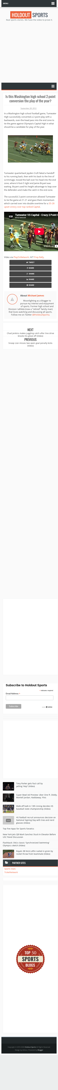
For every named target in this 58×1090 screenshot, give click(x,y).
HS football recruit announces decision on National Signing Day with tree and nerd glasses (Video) (36, 820)
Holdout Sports (30, 1047)
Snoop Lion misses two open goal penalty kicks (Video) (30, 344)
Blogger (40, 1050)
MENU (5, 3)
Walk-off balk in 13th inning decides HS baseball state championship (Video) (34, 807)
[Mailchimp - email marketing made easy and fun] (47, 707)
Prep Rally (39, 257)
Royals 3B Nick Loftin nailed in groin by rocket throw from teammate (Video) (34, 852)
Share (31, 268)
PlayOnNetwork (21, 257)
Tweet (31, 262)
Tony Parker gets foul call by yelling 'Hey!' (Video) (29, 785)
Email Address (13, 693)
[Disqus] (30, 637)
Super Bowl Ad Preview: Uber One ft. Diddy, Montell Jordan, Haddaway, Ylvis (36, 796)
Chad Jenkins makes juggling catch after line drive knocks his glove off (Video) (30, 334)
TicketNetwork (11, 872)
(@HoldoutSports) (40, 314)
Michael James (36, 295)
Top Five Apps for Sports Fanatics (18, 828)
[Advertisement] (29, 52)
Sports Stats (10, 868)
